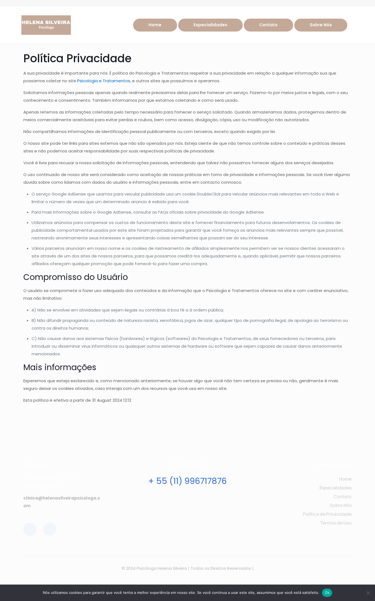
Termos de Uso (336, 523)
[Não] (368, 593)
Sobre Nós (341, 505)
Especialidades (336, 488)
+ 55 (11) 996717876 (187, 481)
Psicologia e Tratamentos (103, 81)
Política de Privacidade (327, 514)
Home (345, 479)
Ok (327, 592)
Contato (343, 496)
